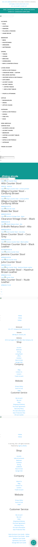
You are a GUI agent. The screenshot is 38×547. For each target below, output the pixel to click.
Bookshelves (7, 100)
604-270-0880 (6, 1)
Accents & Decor (8, 128)
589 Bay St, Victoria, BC (19, 334)
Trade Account (6, 146)
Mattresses (6, 47)
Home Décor (6, 33)
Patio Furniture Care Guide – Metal (19, 536)
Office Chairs (7, 105)
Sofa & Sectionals (19, 458)
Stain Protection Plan (19, 413)
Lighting (5, 26)
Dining (3, 51)
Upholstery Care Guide (19, 540)
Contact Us (19, 372)
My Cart (19, 400)
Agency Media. (22, 446)
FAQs (19, 402)
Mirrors (5, 28)
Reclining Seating (8, 75)
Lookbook (19, 466)
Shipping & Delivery (19, 404)
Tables (4, 54)
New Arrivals (6, 123)
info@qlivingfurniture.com (19, 4)
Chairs (4, 56)
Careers (19, 374)
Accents (4, 21)
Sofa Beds (6, 79)
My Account (19, 398)
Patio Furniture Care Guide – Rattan (19, 534)
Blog (19, 370)
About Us (19, 481)
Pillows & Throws (9, 31)
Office (3, 98)
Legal (19, 390)
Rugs (4, 23)
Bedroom (4, 37)
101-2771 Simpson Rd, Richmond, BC (19, 329)
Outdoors (19, 462)
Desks (4, 102)
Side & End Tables (10, 89)
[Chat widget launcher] (33, 542)
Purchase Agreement (19, 406)
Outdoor (4, 109)
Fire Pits (5, 116)
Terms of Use (19, 388)
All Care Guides (19, 415)
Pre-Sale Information (19, 411)
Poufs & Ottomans (8, 93)
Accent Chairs (7, 82)
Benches (5, 58)
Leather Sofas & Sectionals (12, 77)
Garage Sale (5, 125)
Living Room (5, 67)
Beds (4, 40)
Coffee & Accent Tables (10, 135)
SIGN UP (24, 6)
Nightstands (7, 42)
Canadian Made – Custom (11, 72)
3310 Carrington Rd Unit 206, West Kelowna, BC (19, 340)
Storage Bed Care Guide (19, 542)
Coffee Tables (9, 86)
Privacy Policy (19, 386)
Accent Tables (7, 84)
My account (16, 6)
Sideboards (6, 61)
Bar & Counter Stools (10, 63)
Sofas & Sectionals (9, 70)
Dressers (5, 44)
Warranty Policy (19, 408)
